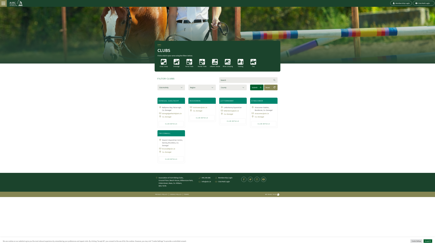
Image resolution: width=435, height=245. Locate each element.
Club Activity (163, 87)
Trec (253, 66)
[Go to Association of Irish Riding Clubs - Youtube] (263, 179)
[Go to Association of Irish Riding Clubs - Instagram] (257, 179)
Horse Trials (189, 66)
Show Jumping (228, 66)
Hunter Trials (202, 66)
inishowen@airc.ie (200, 107)
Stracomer (257, 101)
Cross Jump (164, 66)
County (223, 87)
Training (240, 66)
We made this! (271, 194)
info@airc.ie (206, 181)
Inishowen (195, 101)
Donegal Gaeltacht (169, 101)
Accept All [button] (428, 241)
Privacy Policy (161, 194)
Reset (268, 87)
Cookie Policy (176, 194)
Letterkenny (227, 101)
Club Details (171, 124)
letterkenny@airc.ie (231, 111)
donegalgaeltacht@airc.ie (172, 113)
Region (192, 87)
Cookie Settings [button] (416, 241)
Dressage (176, 66)
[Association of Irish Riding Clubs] (11, 3)
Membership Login (402, 3)
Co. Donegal (166, 117)
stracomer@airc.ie (262, 113)
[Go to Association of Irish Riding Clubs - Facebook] (243, 179)
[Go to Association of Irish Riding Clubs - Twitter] (250, 179)
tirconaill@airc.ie (168, 149)
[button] (171, 87)
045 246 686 (206, 177)
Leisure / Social (215, 66)
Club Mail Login (424, 3)
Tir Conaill (165, 133)
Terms (186, 194)
